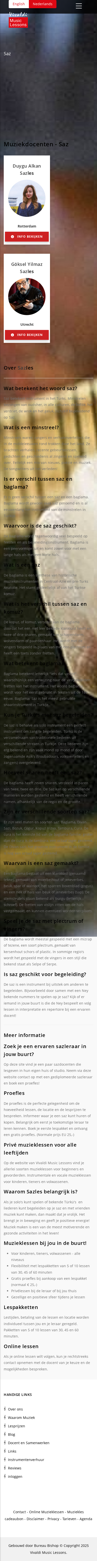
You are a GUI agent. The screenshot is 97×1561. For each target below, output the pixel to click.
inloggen (15, 1476)
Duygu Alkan (27, 166)
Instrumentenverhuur (26, 1459)
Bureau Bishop (46, 1545)
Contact (19, 1512)
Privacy (53, 1518)
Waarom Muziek (21, 1417)
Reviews (14, 1468)
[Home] (21, 18)
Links (12, 1451)
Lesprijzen (16, 1426)
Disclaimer (35, 1518)
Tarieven (69, 1518)
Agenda (86, 1518)
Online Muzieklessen (46, 1512)
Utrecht (27, 324)
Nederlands (42, 3)
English (19, 3)
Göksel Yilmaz (27, 264)
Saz (7, 53)
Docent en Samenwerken (28, 1442)
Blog (11, 1434)
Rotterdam (27, 226)
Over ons (15, 1409)
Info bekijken (29, 236)
